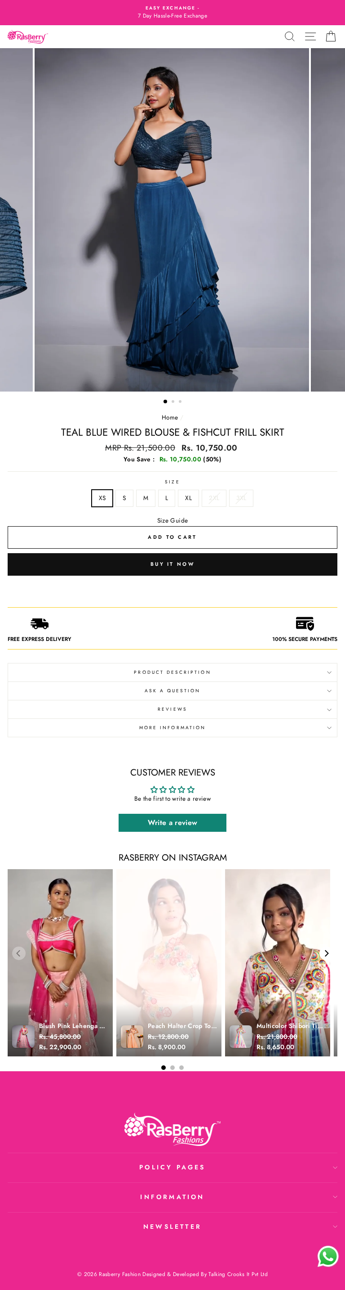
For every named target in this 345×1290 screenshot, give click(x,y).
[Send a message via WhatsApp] (328, 1256)
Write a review (173, 822)
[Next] (326, 953)
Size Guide (172, 520)
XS (102, 497)
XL (188, 497)
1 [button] (166, 402)
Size (172, 481)
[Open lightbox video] (60, 962)
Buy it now (172, 564)
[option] (172, 13)
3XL (241, 497)
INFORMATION (172, 1196)
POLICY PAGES (172, 1167)
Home (170, 417)
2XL (214, 497)
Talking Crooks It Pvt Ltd (238, 1274)
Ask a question (173, 690)
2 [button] (174, 402)
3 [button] (181, 402)
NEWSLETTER (172, 1226)
